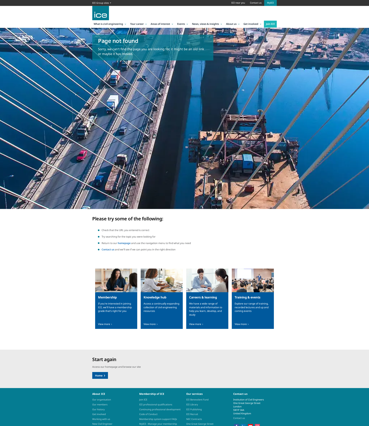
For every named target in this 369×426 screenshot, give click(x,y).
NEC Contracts (194, 419)
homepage (124, 243)
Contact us (256, 2)
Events (181, 24)
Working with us (101, 419)
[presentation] (116, 299)
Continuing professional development (160, 409)
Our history (98, 409)
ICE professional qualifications (155, 404)
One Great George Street (199, 423)
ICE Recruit (192, 414)
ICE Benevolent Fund (197, 399)
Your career (137, 24)
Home (99, 375)
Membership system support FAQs (158, 419)
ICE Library (192, 404)
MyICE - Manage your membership (158, 423)
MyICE (270, 2)
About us (231, 24)
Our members (100, 404)
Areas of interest (160, 24)
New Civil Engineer (102, 423)
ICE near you (238, 2)
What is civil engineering (108, 24)
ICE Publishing (194, 409)
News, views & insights (205, 24)
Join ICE (270, 24)
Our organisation (101, 399)
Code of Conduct (148, 414)
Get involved (250, 24)
